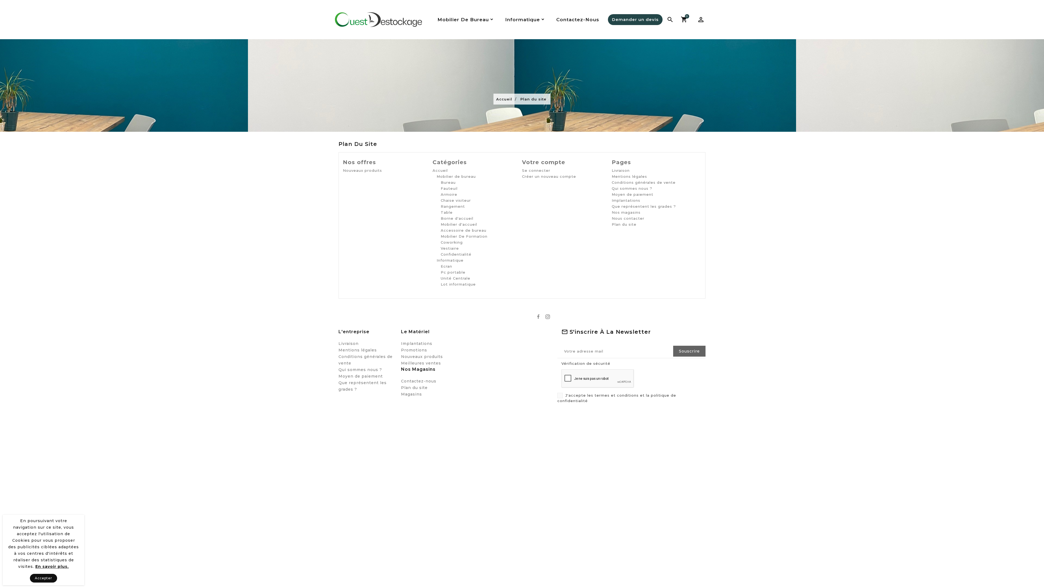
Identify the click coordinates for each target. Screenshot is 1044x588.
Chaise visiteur (456, 200)
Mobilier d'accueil (459, 224)
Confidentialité (456, 254)
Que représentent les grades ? (644, 206)
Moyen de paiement (632, 194)
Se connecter (536, 170)
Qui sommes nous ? (632, 188)
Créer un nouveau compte (549, 176)
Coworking (452, 242)
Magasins (411, 394)
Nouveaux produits (362, 170)
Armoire (449, 194)
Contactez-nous (418, 381)
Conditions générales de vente (644, 182)
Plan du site (624, 224)
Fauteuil (449, 188)
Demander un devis (635, 19)
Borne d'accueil (457, 218)
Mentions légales (629, 176)
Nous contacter (628, 218)
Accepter (43, 578)
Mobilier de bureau (456, 176)
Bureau (448, 182)
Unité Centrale (455, 278)
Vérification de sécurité (585, 363)
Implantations (626, 200)
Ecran (446, 266)
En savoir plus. (52, 566)
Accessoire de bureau (463, 230)
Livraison (621, 170)
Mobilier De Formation (464, 236)
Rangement (453, 206)
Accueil (440, 170)
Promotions (414, 350)
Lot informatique (458, 284)
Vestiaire (450, 248)
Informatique (450, 260)
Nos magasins (626, 212)
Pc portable (453, 272)
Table (447, 212)
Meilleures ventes (421, 363)
